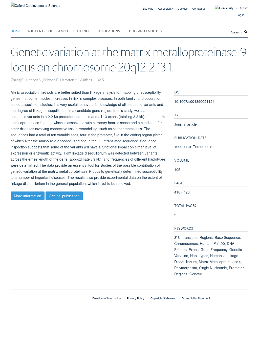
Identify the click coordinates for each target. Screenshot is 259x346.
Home (15, 30)
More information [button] (27, 195)
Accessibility (165, 8)
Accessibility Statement (196, 298)
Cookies (183, 8)
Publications (108, 30)
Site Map (148, 8)
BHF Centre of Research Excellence (59, 30)
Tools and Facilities (144, 30)
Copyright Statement (163, 298)
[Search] (245, 31)
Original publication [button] (64, 195)
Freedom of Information (106, 298)
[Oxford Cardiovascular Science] (35, 3)
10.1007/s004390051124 (194, 101)
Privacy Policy (135, 298)
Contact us (199, 8)
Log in (240, 15)
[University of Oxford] (227, 8)
